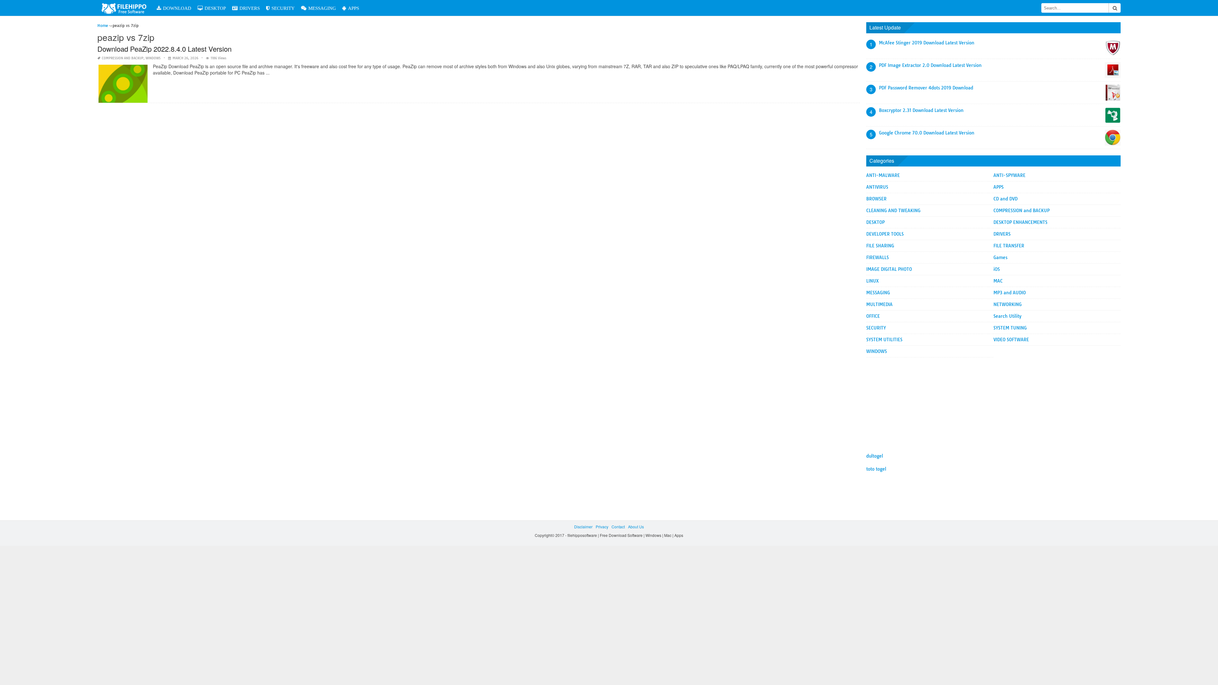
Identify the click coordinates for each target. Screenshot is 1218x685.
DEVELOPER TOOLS (885, 234)
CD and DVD (1005, 199)
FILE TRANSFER (1008, 246)
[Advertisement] (993, 401)
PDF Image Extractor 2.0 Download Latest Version (930, 65)
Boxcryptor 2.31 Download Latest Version (921, 110)
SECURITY (283, 8)
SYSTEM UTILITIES (884, 339)
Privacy (602, 526)
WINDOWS (153, 58)
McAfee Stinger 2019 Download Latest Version (926, 43)
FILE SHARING (880, 246)
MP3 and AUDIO (1009, 293)
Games (1000, 257)
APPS (353, 8)
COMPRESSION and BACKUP (122, 58)
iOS (996, 269)
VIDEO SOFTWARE (1011, 339)
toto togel (876, 469)
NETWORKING (1007, 304)
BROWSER (876, 199)
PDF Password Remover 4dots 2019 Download (926, 88)
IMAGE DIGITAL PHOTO (889, 269)
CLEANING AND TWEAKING (893, 210)
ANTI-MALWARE (883, 175)
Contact (618, 526)
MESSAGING (322, 8)
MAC (998, 281)
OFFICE (873, 316)
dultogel (874, 456)
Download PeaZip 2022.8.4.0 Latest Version (164, 49)
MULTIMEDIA (879, 304)
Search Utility (1007, 316)
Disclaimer (583, 526)
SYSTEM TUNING (1010, 328)
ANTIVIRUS (877, 187)
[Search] (1115, 8)
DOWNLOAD (177, 8)
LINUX (872, 281)
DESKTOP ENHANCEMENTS (1020, 222)
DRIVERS (249, 8)
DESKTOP (215, 8)
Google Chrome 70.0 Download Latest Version (926, 133)
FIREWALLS (877, 257)
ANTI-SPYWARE (1009, 175)
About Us (636, 526)
